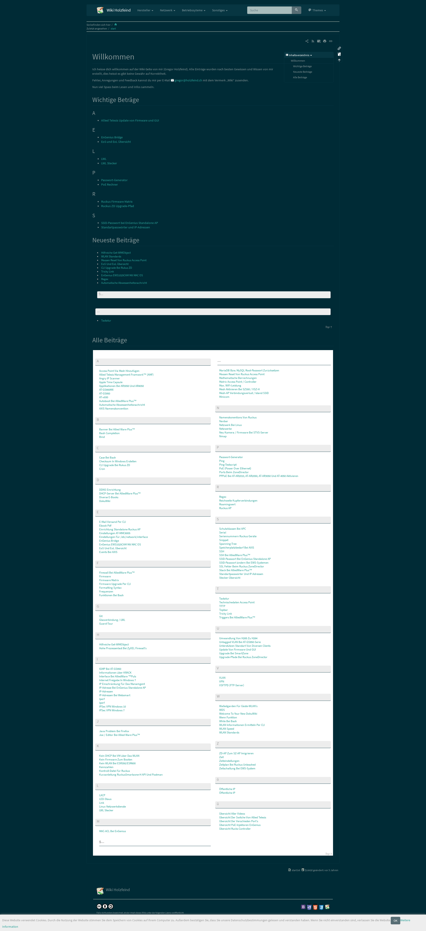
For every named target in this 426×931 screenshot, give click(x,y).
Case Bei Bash (107, 457)
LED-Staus (105, 799)
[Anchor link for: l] (100, 785)
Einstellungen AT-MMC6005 (114, 533)
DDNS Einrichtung (110, 489)
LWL (103, 159)
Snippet (223, 540)
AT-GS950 (104, 393)
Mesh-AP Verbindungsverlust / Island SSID (244, 393)
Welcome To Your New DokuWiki (238, 713)
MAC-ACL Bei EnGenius (112, 831)
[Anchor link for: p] (221, 447)
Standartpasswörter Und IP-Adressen (241, 574)
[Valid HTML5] (315, 906)
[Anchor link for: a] (101, 361)
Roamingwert (227, 504)
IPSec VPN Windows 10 (112, 706)
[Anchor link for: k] (101, 745)
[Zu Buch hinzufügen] (339, 54)
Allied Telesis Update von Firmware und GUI (130, 120)
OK (395, 921)
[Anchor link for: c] (101, 447)
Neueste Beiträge (302, 71)
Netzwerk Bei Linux (230, 425)
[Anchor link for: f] (100, 562)
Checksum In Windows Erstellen (117, 461)
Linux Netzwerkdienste (112, 806)
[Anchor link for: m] (101, 821)
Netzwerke (225, 428)
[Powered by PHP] (309, 906)
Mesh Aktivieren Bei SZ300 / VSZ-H (239, 389)
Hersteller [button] (144, 10)
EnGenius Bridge (112, 137)
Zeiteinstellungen (229, 760)
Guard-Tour (106, 623)
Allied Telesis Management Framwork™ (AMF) (126, 374)
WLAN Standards (111, 256)
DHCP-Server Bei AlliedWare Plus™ (120, 493)
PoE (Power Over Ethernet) (235, 468)
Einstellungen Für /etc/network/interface (123, 537)
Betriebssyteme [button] (192, 10)
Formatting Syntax (110, 587)
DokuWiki (104, 501)
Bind (102, 437)
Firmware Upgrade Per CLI (115, 584)
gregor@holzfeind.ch (188, 80)
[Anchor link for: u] (221, 628)
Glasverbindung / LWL (112, 619)
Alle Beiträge (300, 77)
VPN (221, 681)
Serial (222, 532)
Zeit (221, 757)
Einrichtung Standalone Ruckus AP (119, 529)
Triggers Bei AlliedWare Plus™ (237, 617)
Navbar (223, 421)
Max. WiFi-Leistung (230, 385)
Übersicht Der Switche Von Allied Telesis (242, 817)
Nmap (223, 436)
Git (101, 616)
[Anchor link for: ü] (221, 803)
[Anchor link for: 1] (222, 360)
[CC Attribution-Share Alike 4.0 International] (105, 906)
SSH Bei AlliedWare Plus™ (234, 555)
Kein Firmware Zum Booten (115, 759)
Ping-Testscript (228, 464)
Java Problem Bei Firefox (114, 731)
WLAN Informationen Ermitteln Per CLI (242, 725)
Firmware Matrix (109, 580)
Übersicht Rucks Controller (235, 828)
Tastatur (106, 320)
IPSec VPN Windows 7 (111, 710)
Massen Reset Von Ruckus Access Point (123, 260)
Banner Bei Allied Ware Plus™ (117, 429)
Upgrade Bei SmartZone (233, 653)
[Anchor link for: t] (221, 588)
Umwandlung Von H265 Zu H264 (238, 638)
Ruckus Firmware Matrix (116, 202)
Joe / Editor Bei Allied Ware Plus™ (119, 735)
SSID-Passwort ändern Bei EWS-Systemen (243, 562)
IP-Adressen (106, 691)
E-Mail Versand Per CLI (112, 521)
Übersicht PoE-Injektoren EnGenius (239, 825)
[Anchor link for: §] (106, 293)
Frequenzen (106, 591)
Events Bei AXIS (108, 552)
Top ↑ (328, 326)
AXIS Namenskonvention (113, 408)
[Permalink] (331, 41)
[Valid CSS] (321, 906)
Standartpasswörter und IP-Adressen (125, 227)
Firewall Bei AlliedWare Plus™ (117, 572)
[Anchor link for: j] (100, 721)
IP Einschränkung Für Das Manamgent (122, 684)
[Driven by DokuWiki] (327, 906)
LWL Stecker (109, 163)
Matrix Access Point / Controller (237, 381)
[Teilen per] (307, 41)
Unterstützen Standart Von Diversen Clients (244, 645)
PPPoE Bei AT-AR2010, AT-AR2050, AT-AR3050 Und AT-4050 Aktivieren (258, 476)
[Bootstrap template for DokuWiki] (303, 906)
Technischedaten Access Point (236, 602)
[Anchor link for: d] (101, 479)
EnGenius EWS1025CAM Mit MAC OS (122, 275)
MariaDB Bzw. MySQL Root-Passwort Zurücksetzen (249, 370)
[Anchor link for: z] (221, 743)
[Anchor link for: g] (101, 606)
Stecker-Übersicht (229, 577)
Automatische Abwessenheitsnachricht (124, 282)
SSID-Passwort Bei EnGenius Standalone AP (245, 559)
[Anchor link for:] (101, 310)
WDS (222, 709)
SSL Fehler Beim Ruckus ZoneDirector (241, 566)
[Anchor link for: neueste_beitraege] (142, 239)
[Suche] (296, 10)
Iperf (102, 699)
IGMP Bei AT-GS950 (110, 668)
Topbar (223, 610)
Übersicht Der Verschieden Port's (238, 821)
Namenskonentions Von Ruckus (237, 417)
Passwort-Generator (114, 180)
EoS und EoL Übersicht (116, 142)
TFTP (222, 606)
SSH (221, 551)
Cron (102, 468)
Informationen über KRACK (115, 672)
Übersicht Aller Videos (232, 813)
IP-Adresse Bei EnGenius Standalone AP (122, 687)
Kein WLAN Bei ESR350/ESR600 (117, 763)
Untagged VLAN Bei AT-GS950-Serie (240, 642)
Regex (104, 279)
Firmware (105, 576)
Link (101, 802)
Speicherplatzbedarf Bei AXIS (236, 547)
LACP (102, 795)
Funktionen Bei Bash (111, 595)
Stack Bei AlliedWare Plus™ (235, 570)
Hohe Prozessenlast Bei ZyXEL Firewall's (122, 648)
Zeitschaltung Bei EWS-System (237, 768)
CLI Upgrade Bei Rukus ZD (116, 267)
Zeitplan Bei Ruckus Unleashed (237, 764)
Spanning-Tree (228, 543)
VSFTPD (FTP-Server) (231, 685)
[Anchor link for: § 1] (106, 841)
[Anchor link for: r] (221, 486)
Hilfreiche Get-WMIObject (116, 252)
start (113, 28)
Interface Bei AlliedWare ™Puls (117, 676)
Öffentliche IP (227, 789)
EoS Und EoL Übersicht (114, 264)
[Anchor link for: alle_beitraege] (130, 339)
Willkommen (298, 60)
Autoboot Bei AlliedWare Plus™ (117, 401)
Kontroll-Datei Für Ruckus (114, 770)
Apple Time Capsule (110, 382)
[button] (317, 10)
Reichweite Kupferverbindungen (238, 500)
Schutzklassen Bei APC (232, 528)
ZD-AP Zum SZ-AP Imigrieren (236, 753)
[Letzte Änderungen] (313, 41)
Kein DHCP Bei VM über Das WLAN (119, 755)
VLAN (222, 677)
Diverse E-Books (108, 497)
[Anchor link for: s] (221, 519)
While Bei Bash (228, 721)
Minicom (224, 396)
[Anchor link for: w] (221, 696)
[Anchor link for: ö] (221, 779)
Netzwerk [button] (166, 10)
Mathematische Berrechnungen (238, 378)
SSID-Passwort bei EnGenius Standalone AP (129, 223)
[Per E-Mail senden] (319, 41)
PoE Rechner (109, 184)
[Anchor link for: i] (99, 659)
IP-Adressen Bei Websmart (114, 695)
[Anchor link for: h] (101, 634)
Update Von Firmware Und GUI (237, 649)
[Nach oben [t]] (339, 60)
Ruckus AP (225, 508)
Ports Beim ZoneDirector (234, 472)
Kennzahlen (106, 767)
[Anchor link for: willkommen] (138, 56)
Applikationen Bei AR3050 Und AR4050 (121, 386)
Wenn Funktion (228, 717)
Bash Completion (109, 433)
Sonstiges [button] (218, 10)
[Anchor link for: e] (101, 512)
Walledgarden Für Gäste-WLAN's (238, 706)
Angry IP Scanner (109, 378)
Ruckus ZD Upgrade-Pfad (117, 206)
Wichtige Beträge (302, 66)
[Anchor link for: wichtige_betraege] (142, 99)
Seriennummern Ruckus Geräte (237, 536)
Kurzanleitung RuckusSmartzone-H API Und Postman (131, 774)
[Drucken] (325, 41)
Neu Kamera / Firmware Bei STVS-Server (243, 432)
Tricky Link (107, 271)
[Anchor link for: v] (221, 668)
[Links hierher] (339, 48)
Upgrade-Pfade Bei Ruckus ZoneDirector (243, 657)
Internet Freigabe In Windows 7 (117, 680)
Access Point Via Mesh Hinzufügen (119, 370)
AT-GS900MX (106, 389)
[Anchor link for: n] (221, 407)
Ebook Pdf (105, 525)
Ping (222, 461)
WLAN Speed (226, 728)
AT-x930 (103, 397)
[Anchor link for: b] (101, 419)
